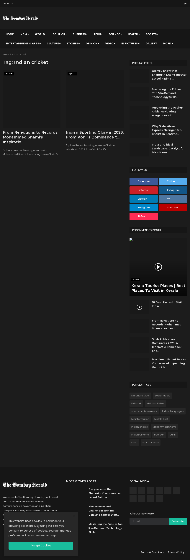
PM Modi (136, 403)
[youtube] (141, 498)
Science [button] (114, 34)
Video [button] (109, 43)
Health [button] (133, 34)
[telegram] (133, 498)
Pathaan (159, 434)
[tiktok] (150, 498)
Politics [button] (59, 34)
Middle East (161, 419)
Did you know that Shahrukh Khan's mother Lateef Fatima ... (169, 74)
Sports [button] (151, 34)
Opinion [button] (91, 43)
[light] (185, 3)
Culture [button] (53, 43)
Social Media (162, 395)
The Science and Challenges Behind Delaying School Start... (104, 510)
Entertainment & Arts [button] (22, 43)
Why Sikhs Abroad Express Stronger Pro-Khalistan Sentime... (167, 130)
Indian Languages (173, 411)
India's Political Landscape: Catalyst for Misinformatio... (168, 148)
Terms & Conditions (153, 552)
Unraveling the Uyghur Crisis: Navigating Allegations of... (167, 111)
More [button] (167, 43)
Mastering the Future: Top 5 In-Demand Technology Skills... (166, 93)
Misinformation (140, 419)
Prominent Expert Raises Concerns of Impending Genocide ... (169, 363)
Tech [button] (97, 34)
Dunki (173, 434)
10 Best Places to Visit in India (168, 304)
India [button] (23, 34)
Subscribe (178, 521)
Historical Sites (155, 403)
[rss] (159, 498)
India (134, 442)
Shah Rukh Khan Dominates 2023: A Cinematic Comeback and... (166, 345)
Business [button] (79, 34)
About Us (8, 3)
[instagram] (159, 490)
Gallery (151, 43)
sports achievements (144, 411)
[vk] (176, 490)
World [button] (40, 34)
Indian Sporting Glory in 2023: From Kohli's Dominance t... (95, 134)
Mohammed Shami (164, 427)
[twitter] (141, 490)
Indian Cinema (140, 434)
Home (10, 34)
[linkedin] (167, 490)
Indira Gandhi (150, 442)
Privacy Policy (176, 552)
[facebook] (133, 490)
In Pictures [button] (129, 43)
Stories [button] (72, 43)
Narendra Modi (140, 395)
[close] (74, 516)
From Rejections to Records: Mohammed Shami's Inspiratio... (30, 137)
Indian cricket (139, 427)
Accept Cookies (41, 545)
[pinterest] (150, 490)
